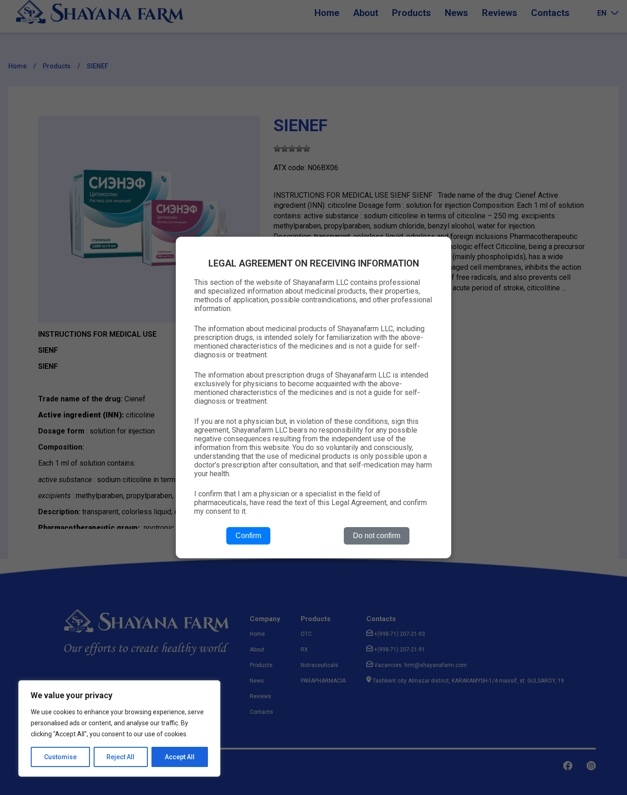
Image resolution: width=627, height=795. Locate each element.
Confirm (248, 535)
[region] (119, 728)
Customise (60, 757)
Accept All (180, 757)
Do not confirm (376, 535)
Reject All (120, 757)
